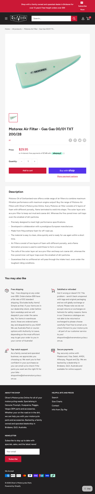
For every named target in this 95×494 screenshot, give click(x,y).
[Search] (74, 18)
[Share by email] (84, 140)
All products (17, 29)
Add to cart (28, 170)
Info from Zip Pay (59, 409)
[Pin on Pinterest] (75, 140)
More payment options (67, 176)
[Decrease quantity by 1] (21, 161)
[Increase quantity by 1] (34, 161)
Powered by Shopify (13, 486)
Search (55, 397)
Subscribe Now (82, 8)
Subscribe (13, 459)
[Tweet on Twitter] (80, 140)
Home (7, 29)
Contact (55, 405)
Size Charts (57, 401)
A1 (10, 140)
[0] (88, 18)
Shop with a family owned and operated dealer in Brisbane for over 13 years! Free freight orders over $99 (47, 6)
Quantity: (13, 161)
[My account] (83, 18)
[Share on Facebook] (70, 140)
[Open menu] (6, 19)
